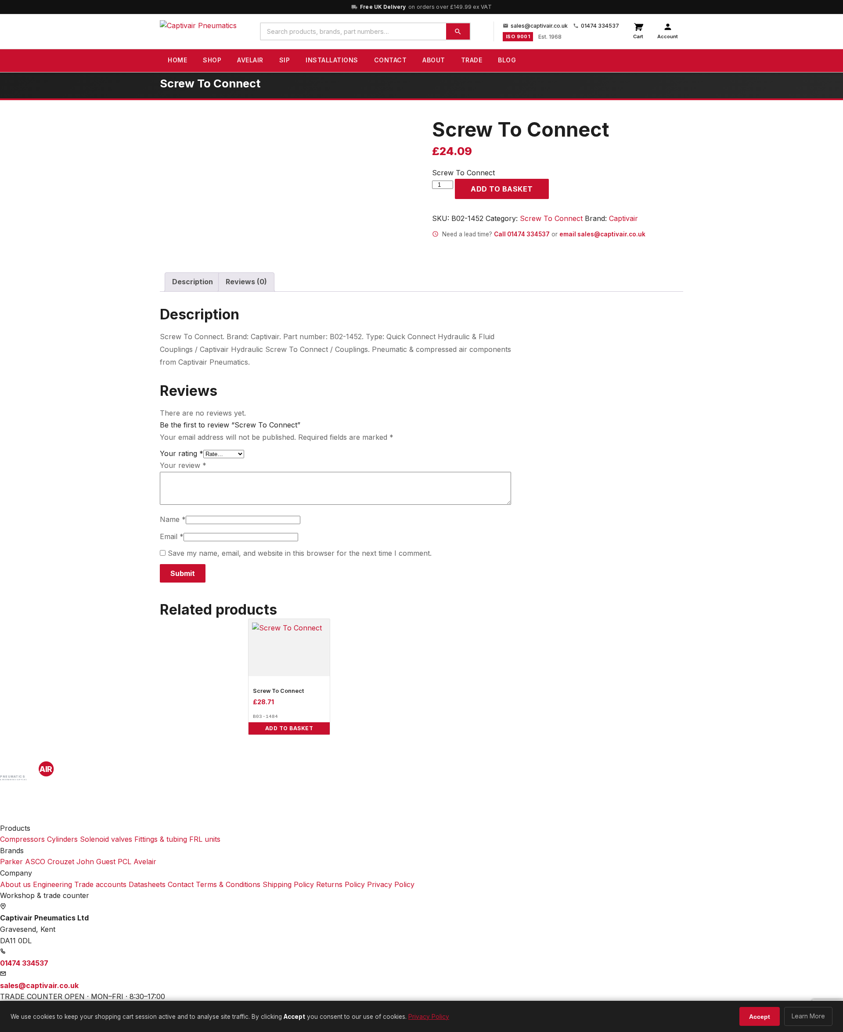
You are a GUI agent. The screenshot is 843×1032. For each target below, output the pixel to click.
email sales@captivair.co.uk (602, 234)
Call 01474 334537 (522, 234)
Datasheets (147, 884)
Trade (472, 60)
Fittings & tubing (160, 839)
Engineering (52, 884)
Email (172, 536)
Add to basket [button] (289, 728)
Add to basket (502, 189)
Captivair (623, 218)
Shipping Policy (288, 884)
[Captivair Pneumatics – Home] (198, 32)
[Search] (458, 31)
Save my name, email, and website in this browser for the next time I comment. (300, 553)
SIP (284, 60)
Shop (212, 60)
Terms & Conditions (228, 884)
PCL (124, 861)
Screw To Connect (551, 218)
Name (173, 519)
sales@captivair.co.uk (539, 25)
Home (177, 60)
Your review (183, 465)
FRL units (204, 839)
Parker (11, 861)
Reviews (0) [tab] (246, 281)
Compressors (22, 839)
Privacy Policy (390, 884)
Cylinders (62, 839)
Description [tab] (192, 281)
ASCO (35, 861)
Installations (332, 60)
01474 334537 (600, 25)
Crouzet (60, 861)
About (433, 60)
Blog (507, 60)
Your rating (181, 453)
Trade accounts (100, 884)
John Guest (95, 861)
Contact (390, 60)
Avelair (250, 60)
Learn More (808, 1016)
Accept (759, 1016)
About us (15, 884)
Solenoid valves (106, 839)
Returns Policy (340, 884)
